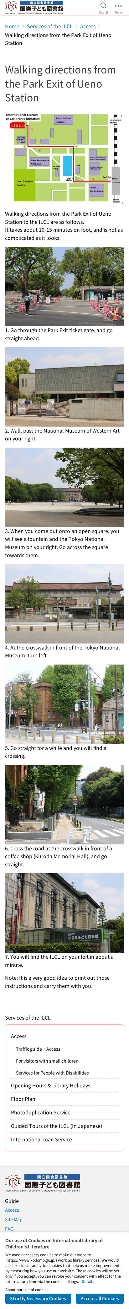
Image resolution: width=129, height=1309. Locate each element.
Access (87, 26)
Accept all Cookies (100, 1298)
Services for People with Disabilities (52, 1072)
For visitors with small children (47, 1061)
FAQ (9, 1229)
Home (12, 26)
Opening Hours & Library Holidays (50, 1085)
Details (88, 1281)
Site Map (14, 1219)
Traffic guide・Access (38, 1049)
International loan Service (41, 1139)
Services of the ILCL (50, 26)
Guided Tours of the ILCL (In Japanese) (56, 1125)
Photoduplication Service (40, 1112)
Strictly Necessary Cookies (38, 1298)
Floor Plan (23, 1098)
